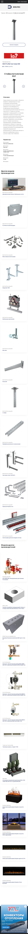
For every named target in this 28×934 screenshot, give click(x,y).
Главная (3, 13)
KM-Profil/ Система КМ (11, 64)
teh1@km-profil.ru (8, 66)
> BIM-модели (8, 13)
